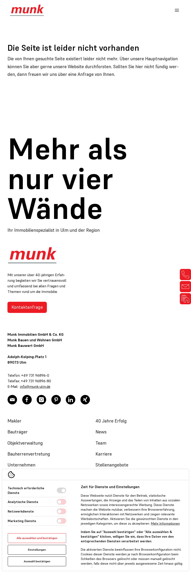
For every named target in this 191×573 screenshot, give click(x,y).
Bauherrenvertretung (28, 454)
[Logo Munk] (27, 10)
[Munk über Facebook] (27, 400)
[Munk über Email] (12, 400)
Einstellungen (37, 549)
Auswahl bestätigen (37, 561)
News (101, 432)
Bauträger (17, 432)
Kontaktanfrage (27, 307)
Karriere (104, 454)
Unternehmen (21, 465)
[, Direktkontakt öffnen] (185, 274)
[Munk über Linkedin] (70, 400)
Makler (14, 421)
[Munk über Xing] (85, 400)
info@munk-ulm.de (35, 386)
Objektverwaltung (25, 443)
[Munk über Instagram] (41, 400)
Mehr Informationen (165, 523)
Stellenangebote (112, 465)
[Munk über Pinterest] (56, 400)
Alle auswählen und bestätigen (37, 538)
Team (101, 443)
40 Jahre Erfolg (111, 421)
